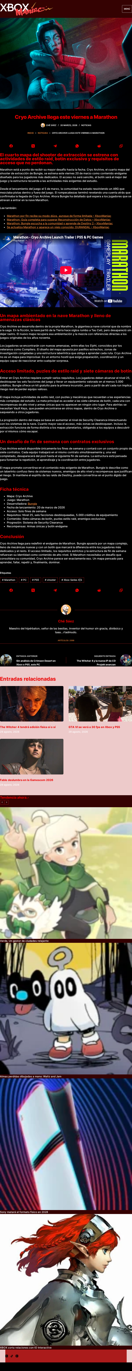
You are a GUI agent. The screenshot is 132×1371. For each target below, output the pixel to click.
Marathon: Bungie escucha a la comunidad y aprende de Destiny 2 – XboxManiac (60, 223)
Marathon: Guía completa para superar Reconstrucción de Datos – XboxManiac (59, 219)
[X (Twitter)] (33, 146)
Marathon (8, 579)
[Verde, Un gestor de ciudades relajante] (66, 873)
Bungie (32, 503)
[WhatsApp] (77, 146)
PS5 (35, 579)
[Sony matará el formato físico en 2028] (66, 1144)
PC (23, 579)
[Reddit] (99, 146)
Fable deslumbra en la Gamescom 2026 (26, 780)
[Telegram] (55, 146)
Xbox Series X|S (72, 579)
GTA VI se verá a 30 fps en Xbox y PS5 (94, 727)
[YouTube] (17, 1356)
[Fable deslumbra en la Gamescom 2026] (31, 756)
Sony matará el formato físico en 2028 (24, 1212)
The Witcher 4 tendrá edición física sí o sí (28, 727)
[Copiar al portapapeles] (121, 146)
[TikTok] (11, 1356)
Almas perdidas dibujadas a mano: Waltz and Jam (30, 1076)
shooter (50, 579)
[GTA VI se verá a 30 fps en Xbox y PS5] (100, 704)
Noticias (86, 125)
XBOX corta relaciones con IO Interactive (26, 1347)
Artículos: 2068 (66, 640)
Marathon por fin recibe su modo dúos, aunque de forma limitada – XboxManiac (59, 216)
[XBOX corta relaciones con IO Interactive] (66, 1280)
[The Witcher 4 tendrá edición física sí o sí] (31, 704)
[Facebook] (11, 146)
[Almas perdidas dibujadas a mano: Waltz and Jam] (66, 1008)
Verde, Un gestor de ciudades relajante (24, 940)
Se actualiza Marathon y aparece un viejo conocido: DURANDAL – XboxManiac (58, 227)
